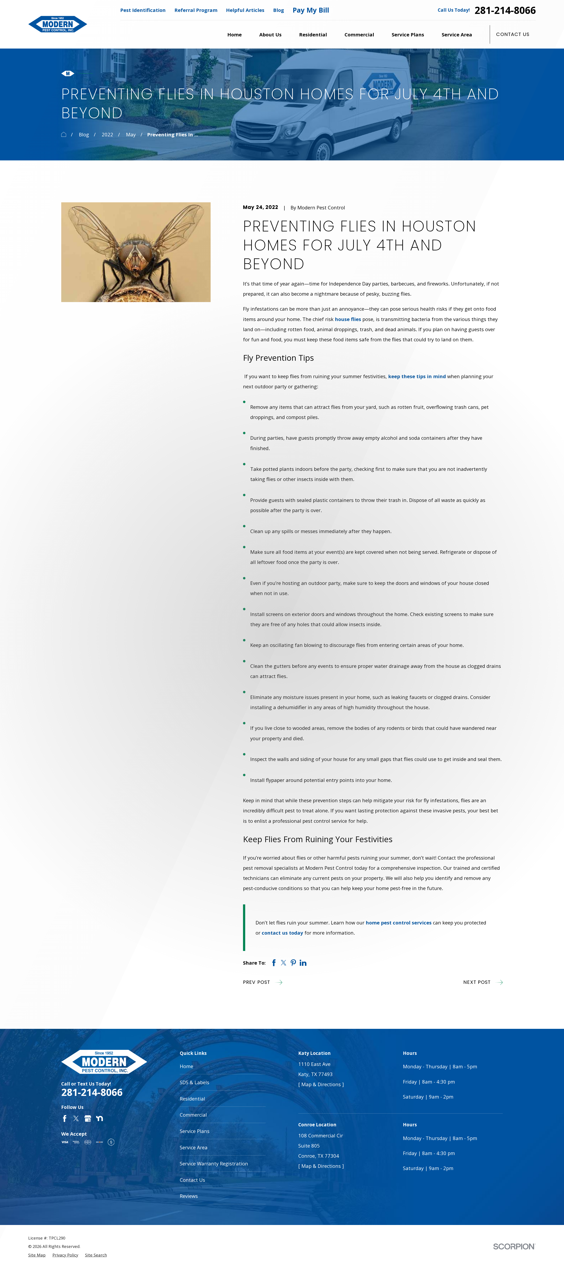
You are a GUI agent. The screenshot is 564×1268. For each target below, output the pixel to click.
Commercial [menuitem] (359, 34)
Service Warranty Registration (214, 1163)
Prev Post (256, 982)
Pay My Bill (311, 10)
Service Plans (195, 1131)
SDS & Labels (194, 1082)
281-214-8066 (505, 10)
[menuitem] (37, 1255)
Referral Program (195, 10)
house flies (348, 319)
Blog (278, 10)
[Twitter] (76, 1118)
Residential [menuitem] (313, 34)
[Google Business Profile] (87, 1118)
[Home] (57, 24)
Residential (192, 1098)
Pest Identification (143, 10)
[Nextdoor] (99, 1118)
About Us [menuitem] (270, 34)
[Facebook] (64, 1118)
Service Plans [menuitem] (408, 34)
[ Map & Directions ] (321, 1084)
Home (186, 1066)
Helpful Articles (245, 10)
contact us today (282, 932)
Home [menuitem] (234, 34)
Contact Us (512, 34)
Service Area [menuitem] (457, 34)
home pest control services (399, 922)
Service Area (194, 1147)
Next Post (477, 982)
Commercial (193, 1114)
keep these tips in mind (417, 376)
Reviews (189, 1196)
